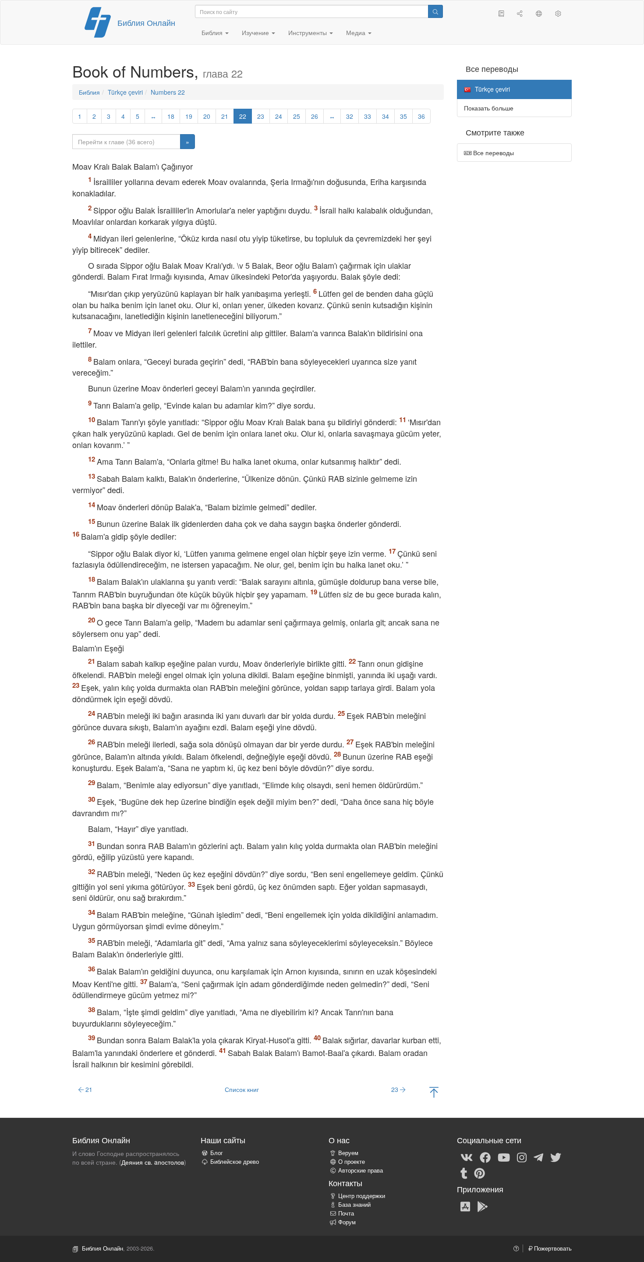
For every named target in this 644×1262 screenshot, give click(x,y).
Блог (216, 1153)
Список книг (242, 1089)
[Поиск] (435, 11)
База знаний (354, 1205)
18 (170, 116)
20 (206, 116)
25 (296, 116)
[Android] (482, 1206)
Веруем (348, 1153)
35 (403, 116)
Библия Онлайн (146, 22)
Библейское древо (234, 1162)
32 (349, 116)
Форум (347, 1222)
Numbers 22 (168, 92)
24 (278, 116)
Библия (89, 92)
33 (367, 116)
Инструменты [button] (308, 32)
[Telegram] (538, 1157)
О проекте (351, 1162)
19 (188, 116)
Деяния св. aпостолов (152, 1162)
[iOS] (465, 1206)
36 (421, 116)
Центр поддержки (361, 1196)
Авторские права (360, 1170)
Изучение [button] (256, 32)
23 (260, 116)
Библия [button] (213, 32)
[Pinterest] (479, 1172)
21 (224, 116)
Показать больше (488, 107)
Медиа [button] (356, 32)
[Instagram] (522, 1157)
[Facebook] (485, 1157)
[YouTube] (504, 1157)
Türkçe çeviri (125, 92)
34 (385, 116)
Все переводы (492, 152)
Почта (346, 1213)
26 (314, 116)
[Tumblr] (463, 1172)
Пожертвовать (552, 1248)
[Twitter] (555, 1157)
